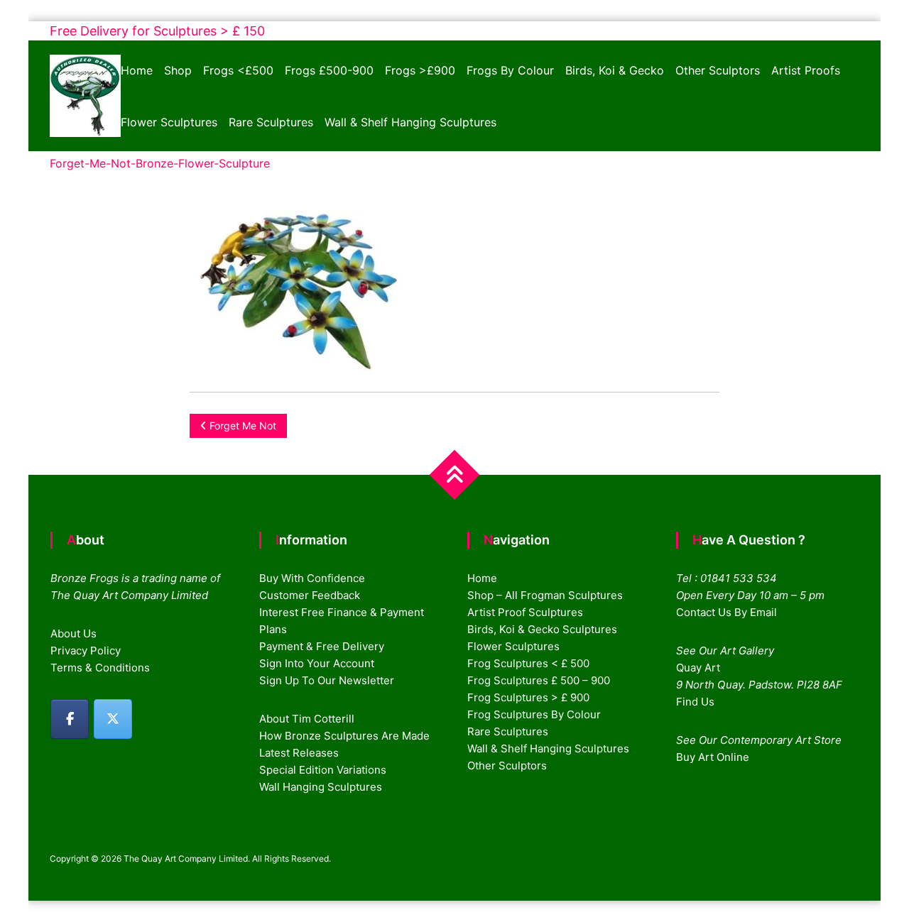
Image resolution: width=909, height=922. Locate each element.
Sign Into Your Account (316, 663)
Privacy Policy (85, 650)
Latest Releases (299, 752)
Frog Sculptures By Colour (534, 714)
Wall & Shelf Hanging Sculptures (410, 122)
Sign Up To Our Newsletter (326, 680)
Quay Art (698, 667)
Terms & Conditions (100, 667)
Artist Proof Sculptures (525, 612)
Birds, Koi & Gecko (614, 70)
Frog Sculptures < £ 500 (528, 663)
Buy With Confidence (312, 578)
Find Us (695, 701)
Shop (178, 70)
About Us (73, 633)
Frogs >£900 (420, 70)
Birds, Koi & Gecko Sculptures (542, 629)
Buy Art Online (712, 757)
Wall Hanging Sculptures (320, 787)
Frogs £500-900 (329, 70)
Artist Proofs (805, 70)
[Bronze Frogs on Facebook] (69, 719)
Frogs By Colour (510, 70)
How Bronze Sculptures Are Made (344, 735)
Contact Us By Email (726, 612)
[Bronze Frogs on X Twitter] (113, 719)
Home (137, 70)
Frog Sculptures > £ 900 (528, 697)
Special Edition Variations (322, 769)
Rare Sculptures (271, 122)
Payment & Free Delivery (321, 646)
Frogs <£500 (238, 70)
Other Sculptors (717, 70)
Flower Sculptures (169, 122)
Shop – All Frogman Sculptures (545, 595)
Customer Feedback (309, 595)
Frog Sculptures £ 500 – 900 (538, 680)
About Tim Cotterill (306, 718)
